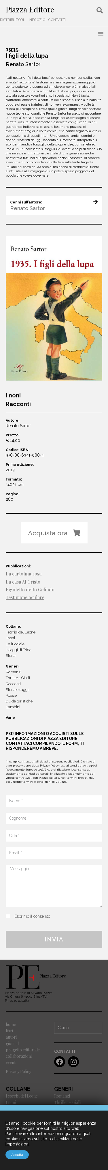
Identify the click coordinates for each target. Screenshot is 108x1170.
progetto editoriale (23, 1050)
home (11, 1024)
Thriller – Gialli (67, 1102)
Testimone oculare (25, 597)
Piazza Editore (30, 9)
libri (9, 1030)
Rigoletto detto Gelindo (30, 589)
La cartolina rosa (23, 574)
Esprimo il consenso (32, 916)
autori (11, 1037)
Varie (10, 718)
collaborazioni (19, 1056)
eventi (11, 1062)
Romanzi (62, 1096)
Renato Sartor (23, 64)
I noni (11, 1102)
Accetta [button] (17, 1155)
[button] (12, 20)
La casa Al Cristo (23, 582)
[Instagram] (73, 1061)
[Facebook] (59, 1061)
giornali (13, 1043)
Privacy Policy (18, 1071)
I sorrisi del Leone (22, 1096)
